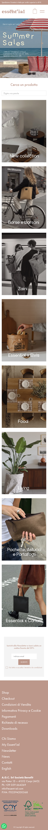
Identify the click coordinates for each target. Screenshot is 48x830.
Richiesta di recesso (15, 722)
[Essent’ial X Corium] (24, 596)
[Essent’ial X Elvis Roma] (24, 330)
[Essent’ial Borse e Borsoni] (24, 197)
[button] (43, 11)
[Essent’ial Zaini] (24, 264)
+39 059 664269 (16, 785)
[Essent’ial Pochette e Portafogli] (24, 529)
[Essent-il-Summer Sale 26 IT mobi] (24, 48)
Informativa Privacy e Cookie (21, 710)
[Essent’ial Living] (24, 463)
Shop (5, 692)
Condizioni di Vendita (16, 704)
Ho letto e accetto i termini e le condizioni (25, 667)
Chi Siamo (9, 738)
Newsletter (9, 750)
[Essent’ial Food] (24, 396)
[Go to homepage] (13, 11)
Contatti (7, 762)
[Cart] (35, 11)
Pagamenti (9, 716)
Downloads (9, 728)
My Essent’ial (11, 744)
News (6, 756)
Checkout (8, 698)
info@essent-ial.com (12, 788)
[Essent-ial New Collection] (24, 131)
